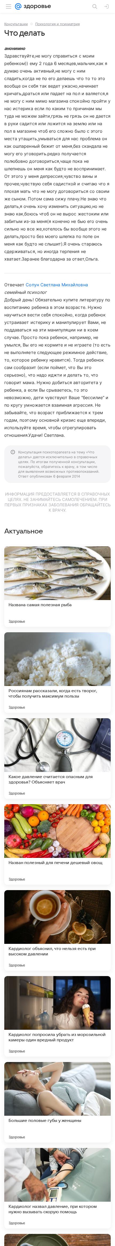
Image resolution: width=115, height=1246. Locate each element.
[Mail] (18, 6)
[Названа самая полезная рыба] (57, 586)
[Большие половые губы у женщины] (57, 1102)
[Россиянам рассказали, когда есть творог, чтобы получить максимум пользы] (57, 672)
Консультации (16, 24)
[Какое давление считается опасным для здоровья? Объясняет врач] (57, 758)
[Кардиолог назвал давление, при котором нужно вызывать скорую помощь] (57, 1188)
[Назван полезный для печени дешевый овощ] (57, 844)
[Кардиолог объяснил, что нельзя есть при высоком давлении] (57, 930)
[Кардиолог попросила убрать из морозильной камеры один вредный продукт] (57, 1016)
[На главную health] (36, 6)
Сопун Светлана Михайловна (57, 284)
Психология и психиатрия (57, 24)
